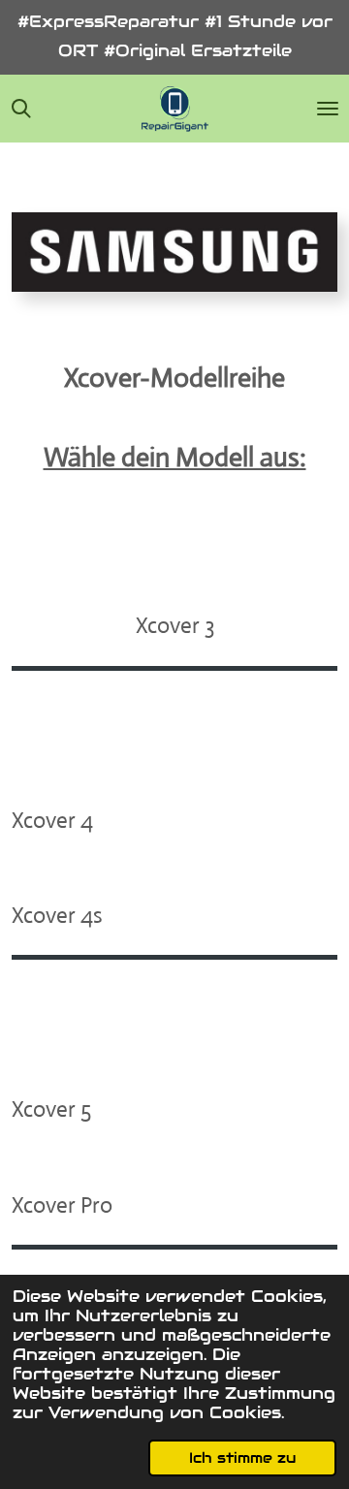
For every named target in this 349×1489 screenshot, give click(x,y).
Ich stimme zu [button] (242, 1457)
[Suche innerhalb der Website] (21, 109)
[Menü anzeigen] (327, 109)
